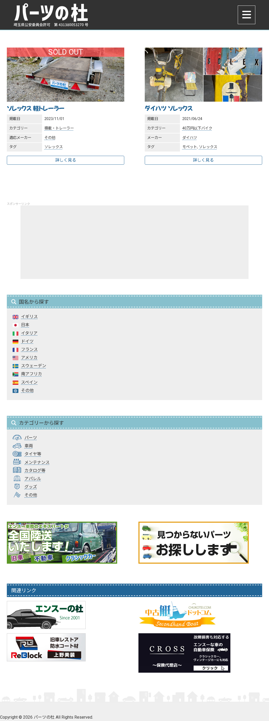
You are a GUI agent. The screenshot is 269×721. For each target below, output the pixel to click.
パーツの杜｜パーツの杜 (51, 15)
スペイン (29, 382)
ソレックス (53, 147)
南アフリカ (31, 373)
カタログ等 (34, 470)
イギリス (29, 316)
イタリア (29, 333)
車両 (28, 445)
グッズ (30, 486)
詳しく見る (65, 160)
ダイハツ (189, 138)
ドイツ (27, 341)
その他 (49, 138)
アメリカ (29, 357)
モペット (189, 147)
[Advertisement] (134, 242)
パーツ (30, 437)
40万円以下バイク (197, 128)
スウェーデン (33, 365)
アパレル (32, 478)
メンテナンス (37, 462)
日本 (25, 324)
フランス (29, 349)
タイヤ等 (32, 454)
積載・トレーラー (59, 128)
